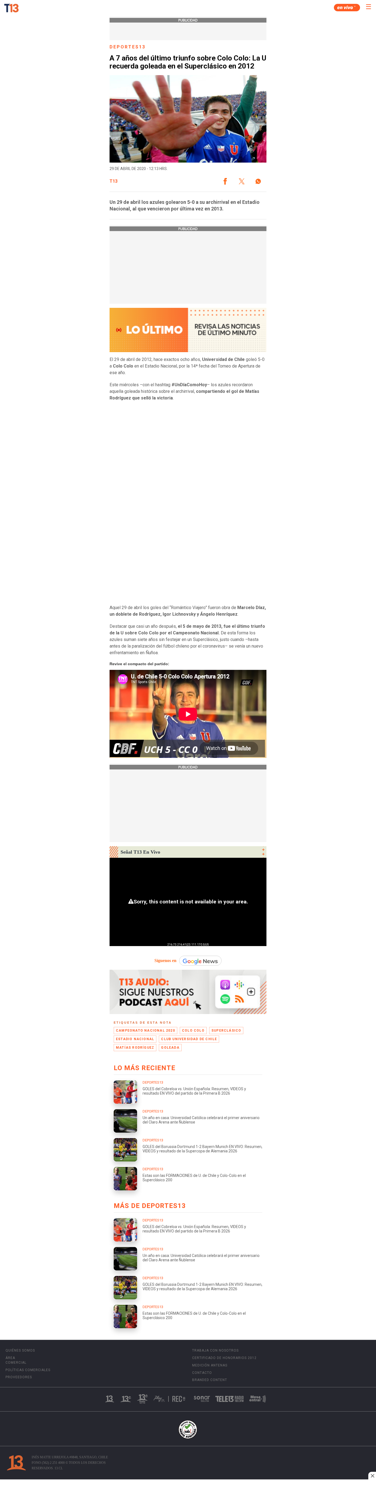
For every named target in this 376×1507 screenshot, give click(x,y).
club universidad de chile (189, 1039)
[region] (188, 1494)
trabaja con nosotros (215, 1350)
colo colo (193, 1030)
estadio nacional (135, 1039)
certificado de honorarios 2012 (224, 1358)
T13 (114, 181)
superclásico (226, 1030)
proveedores (19, 1377)
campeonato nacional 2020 (145, 1030)
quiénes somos (20, 1350)
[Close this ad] (372, 1475)
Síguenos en (165, 960)
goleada (170, 1048)
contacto (202, 1373)
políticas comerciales (28, 1370)
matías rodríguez (135, 1048)
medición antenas (209, 1365)
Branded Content (209, 1380)
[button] (225, 181)
